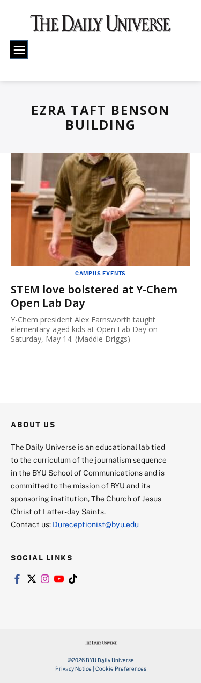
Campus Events (100, 273)
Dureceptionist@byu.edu (96, 524)
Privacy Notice (73, 668)
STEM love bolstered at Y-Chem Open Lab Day (94, 296)
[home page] (100, 27)
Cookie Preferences (120, 668)
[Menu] (19, 49)
